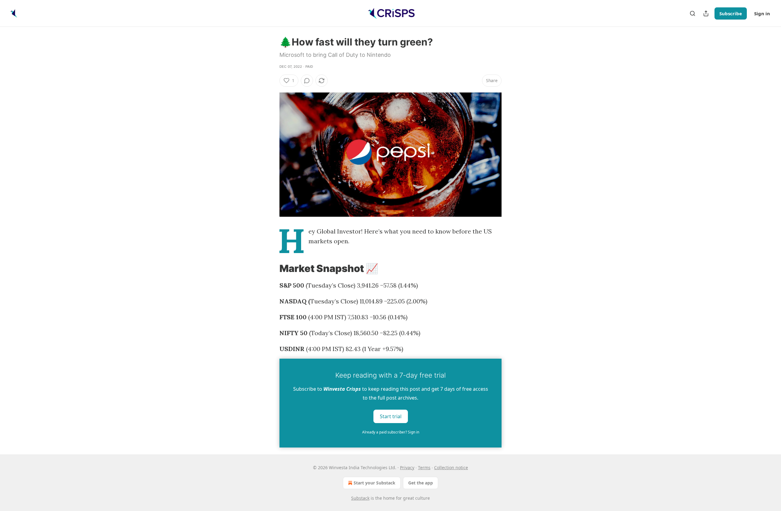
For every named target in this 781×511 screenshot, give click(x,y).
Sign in (762, 13)
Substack (360, 498)
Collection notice (451, 467)
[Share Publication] (706, 13)
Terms (424, 467)
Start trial (390, 416)
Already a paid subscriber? (390, 432)
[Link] (271, 269)
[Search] (692, 13)
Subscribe (730, 13)
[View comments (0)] (307, 80)
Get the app (420, 483)
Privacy (407, 467)
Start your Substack (374, 483)
